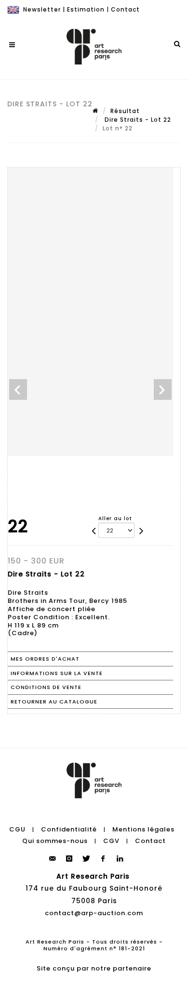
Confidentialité (69, 829)
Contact (125, 9)
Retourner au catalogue (54, 701)
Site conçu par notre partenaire (94, 968)
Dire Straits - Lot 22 (137, 119)
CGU (17, 829)
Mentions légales (143, 829)
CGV (111, 840)
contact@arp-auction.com (94, 913)
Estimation (86, 9)
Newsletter (42, 9)
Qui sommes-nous (55, 840)
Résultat (125, 111)
